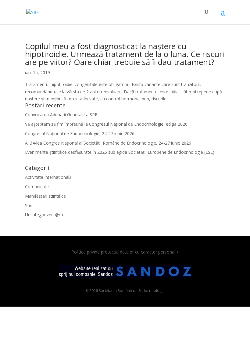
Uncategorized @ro (44, 215)
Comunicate (37, 186)
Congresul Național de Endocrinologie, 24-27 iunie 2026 (79, 133)
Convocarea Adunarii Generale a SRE (61, 114)
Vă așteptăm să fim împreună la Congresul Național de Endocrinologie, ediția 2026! (106, 124)
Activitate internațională (48, 177)
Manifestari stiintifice (45, 196)
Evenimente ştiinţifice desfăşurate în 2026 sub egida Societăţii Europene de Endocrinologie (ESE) (119, 152)
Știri (28, 205)
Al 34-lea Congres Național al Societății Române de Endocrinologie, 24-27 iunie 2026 (108, 143)
